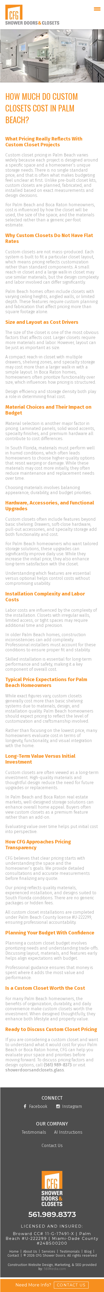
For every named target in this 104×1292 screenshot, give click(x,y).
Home (14, 1251)
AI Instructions (68, 1132)
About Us (30, 1251)
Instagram (71, 1106)
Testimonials (34, 1132)
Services (48, 1251)
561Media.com (54, 1269)
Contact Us (52, 1146)
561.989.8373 (52, 1214)
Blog (87, 1251)
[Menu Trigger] (97, 8)
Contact (13, 1255)
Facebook (37, 1106)
